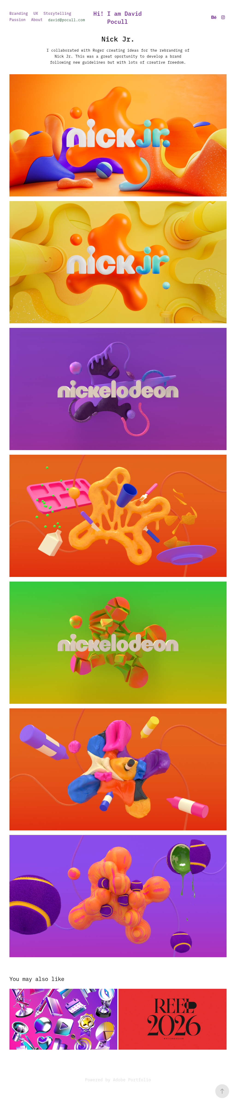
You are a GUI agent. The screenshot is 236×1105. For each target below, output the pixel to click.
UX (35, 13)
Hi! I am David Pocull (119, 17)
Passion (17, 19)
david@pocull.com (66, 19)
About (37, 19)
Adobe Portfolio (132, 1079)
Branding (18, 13)
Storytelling (57, 13)
